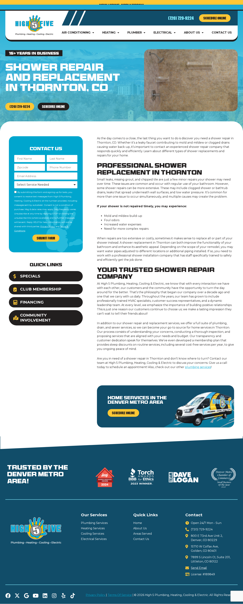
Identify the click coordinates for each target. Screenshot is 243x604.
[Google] (26, 595)
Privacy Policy (47, 226)
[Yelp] (63, 595)
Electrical (163, 32)
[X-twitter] (17, 595)
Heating (109, 32)
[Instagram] (54, 595)
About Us (192, 32)
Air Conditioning (76, 32)
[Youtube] (35, 595)
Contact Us (222, 32)
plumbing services (198, 367)
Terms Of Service (120, 595)
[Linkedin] (44, 595)
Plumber (134, 32)
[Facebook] (7, 595)
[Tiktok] (72, 595)
